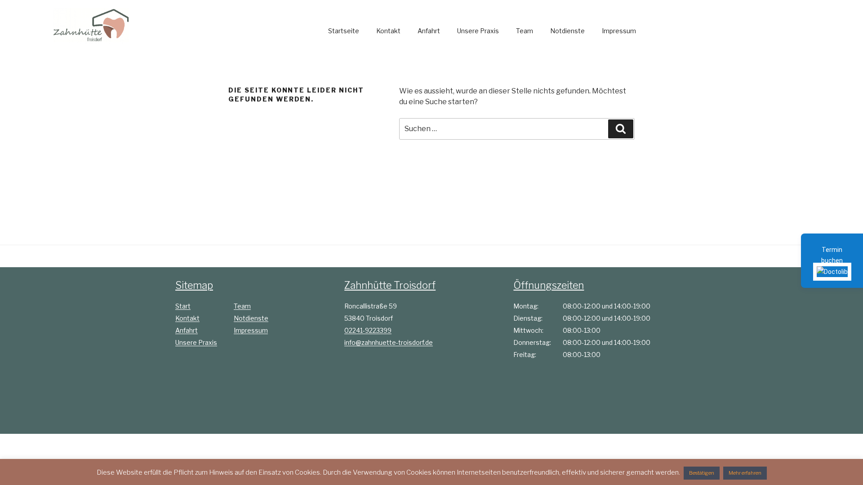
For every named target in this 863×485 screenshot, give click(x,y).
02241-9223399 (367, 330)
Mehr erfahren (745, 473)
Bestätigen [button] (701, 473)
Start (183, 306)
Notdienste (567, 31)
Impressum (619, 31)
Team (524, 31)
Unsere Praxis (478, 31)
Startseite (343, 31)
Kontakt (388, 31)
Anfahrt (429, 31)
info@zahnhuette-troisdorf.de (388, 342)
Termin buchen (832, 255)
